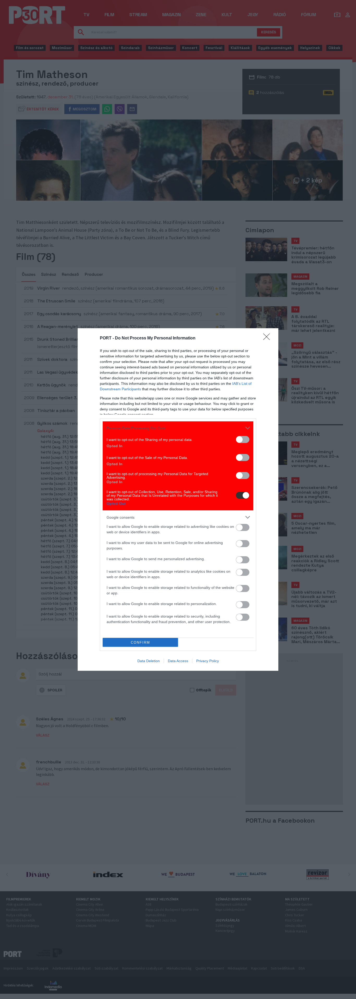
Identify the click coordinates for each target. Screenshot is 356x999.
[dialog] (178, 499)
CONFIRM (140, 642)
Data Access (178, 661)
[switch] (242, 439)
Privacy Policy (207, 661)
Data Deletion (148, 661)
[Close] (268, 338)
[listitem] (178, 428)
